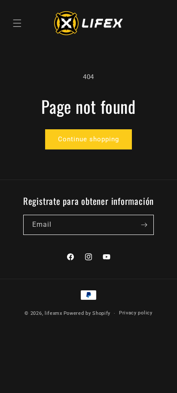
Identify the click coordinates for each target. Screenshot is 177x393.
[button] (17, 23)
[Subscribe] (143, 225)
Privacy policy (136, 313)
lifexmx (53, 313)
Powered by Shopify (87, 313)
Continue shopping (88, 139)
